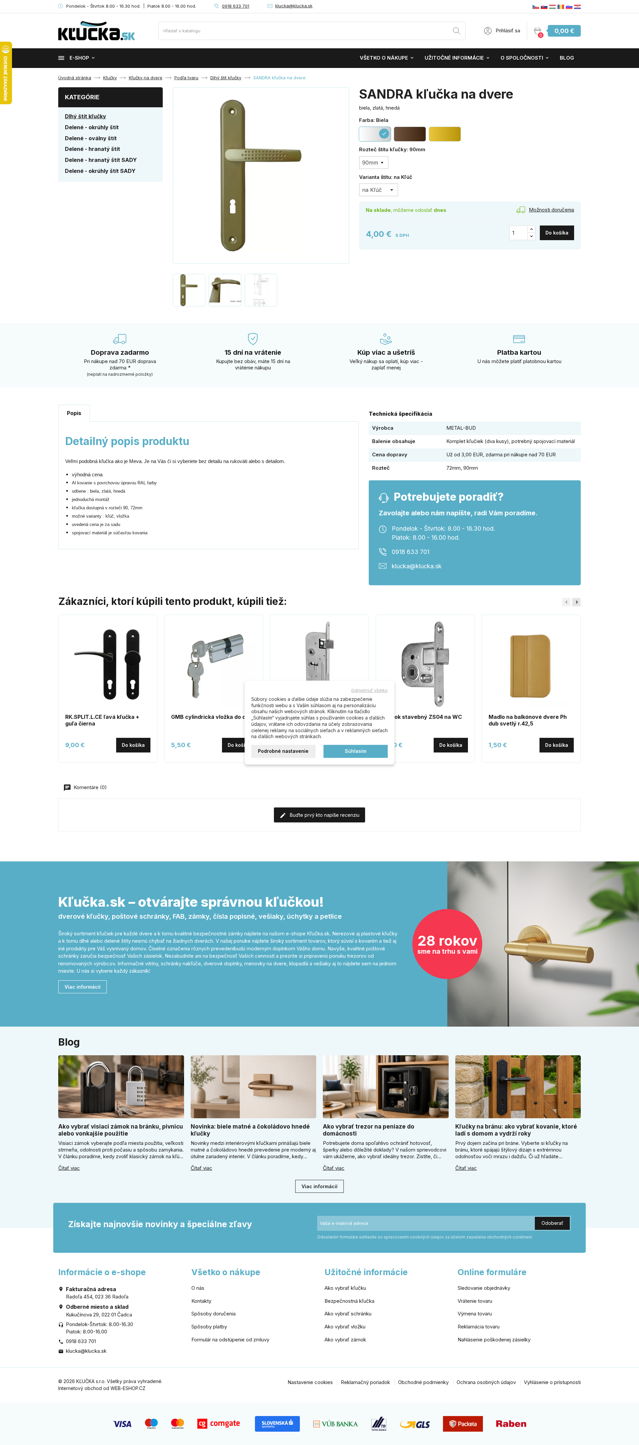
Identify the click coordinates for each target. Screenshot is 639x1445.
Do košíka (556, 233)
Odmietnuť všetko (369, 690)
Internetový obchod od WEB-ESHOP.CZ (101, 1388)
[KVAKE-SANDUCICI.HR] (577, 6)
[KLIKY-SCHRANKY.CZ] (535, 6)
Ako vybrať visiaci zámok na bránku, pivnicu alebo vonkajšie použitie (120, 1130)
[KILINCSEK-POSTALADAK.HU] (552, 6)
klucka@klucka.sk (294, 5)
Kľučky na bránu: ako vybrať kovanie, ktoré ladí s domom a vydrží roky (516, 1130)
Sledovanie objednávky (484, 1288)
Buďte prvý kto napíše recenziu (324, 815)
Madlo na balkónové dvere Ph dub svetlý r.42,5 (528, 720)
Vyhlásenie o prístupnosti (552, 1382)
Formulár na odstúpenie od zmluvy (230, 1339)
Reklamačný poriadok (365, 1382)
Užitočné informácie (454, 58)
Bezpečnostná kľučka (349, 1301)
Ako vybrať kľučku (345, 1288)
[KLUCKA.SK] (544, 6)
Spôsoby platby (209, 1326)
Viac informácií (83, 987)
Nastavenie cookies (310, 1382)
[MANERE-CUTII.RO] (560, 6)
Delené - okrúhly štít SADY (100, 171)
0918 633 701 (235, 6)
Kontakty (201, 1301)
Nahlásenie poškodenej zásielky (494, 1339)
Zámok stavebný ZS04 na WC (422, 717)
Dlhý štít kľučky (85, 116)
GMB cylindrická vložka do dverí (213, 717)
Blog (567, 58)
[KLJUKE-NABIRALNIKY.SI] (569, 6)
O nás (197, 1288)
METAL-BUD (461, 428)
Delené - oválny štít (91, 138)
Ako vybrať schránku (347, 1313)
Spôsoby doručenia (213, 1313)
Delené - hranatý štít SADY (101, 160)
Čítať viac (69, 1168)
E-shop (79, 58)
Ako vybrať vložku (344, 1326)
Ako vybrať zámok (345, 1339)
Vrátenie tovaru (475, 1301)
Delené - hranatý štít (92, 149)
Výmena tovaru (475, 1313)
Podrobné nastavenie (283, 751)
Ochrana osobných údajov (486, 1382)
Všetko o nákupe (384, 58)
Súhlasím (355, 751)
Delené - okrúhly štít (92, 127)
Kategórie (82, 97)
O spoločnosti (522, 58)
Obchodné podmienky (423, 1382)
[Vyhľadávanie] (456, 32)
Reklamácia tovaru (479, 1326)
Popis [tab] (74, 413)
